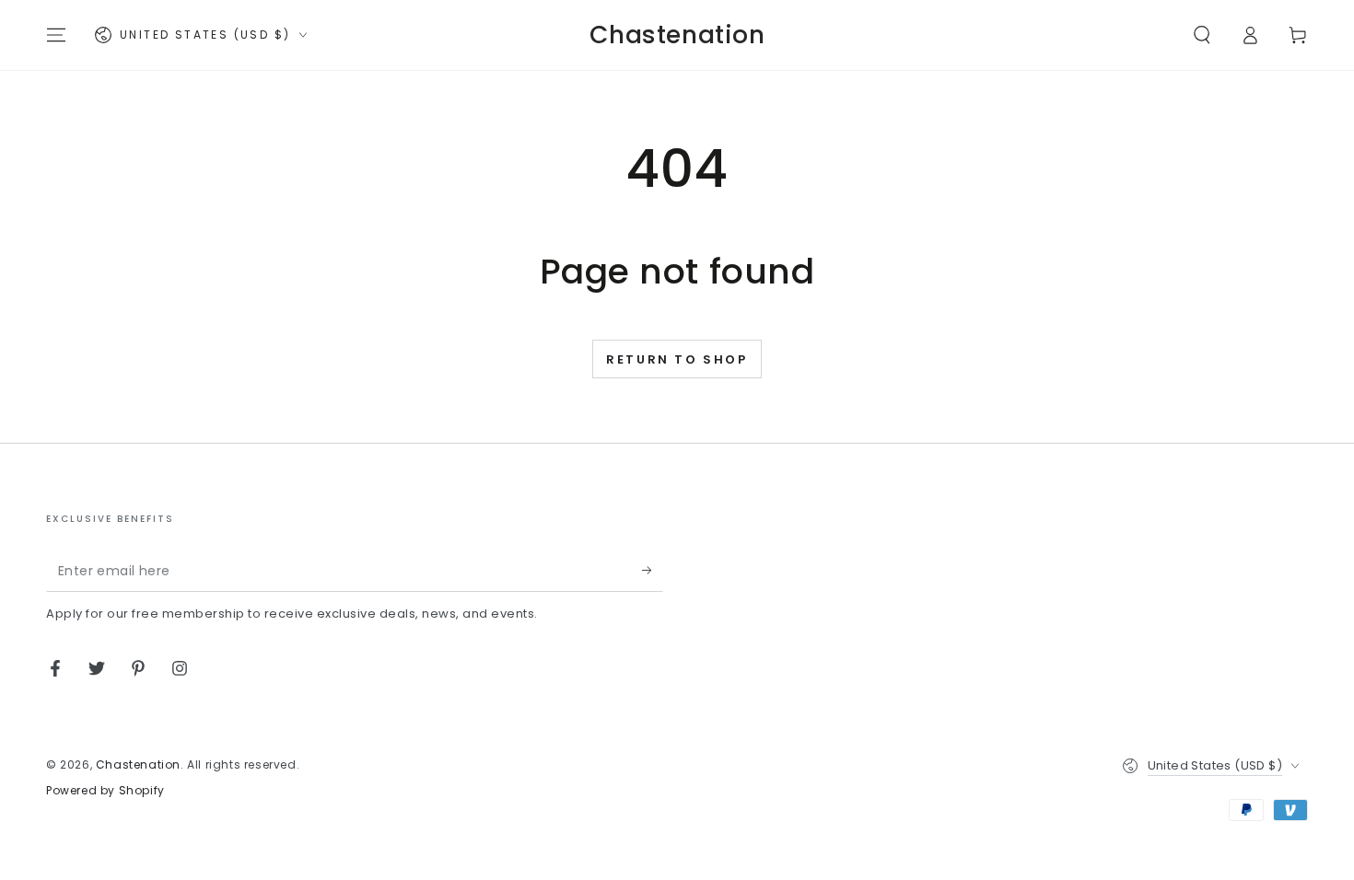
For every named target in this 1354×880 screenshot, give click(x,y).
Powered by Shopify (105, 790)
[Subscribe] (652, 570)
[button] (1202, 35)
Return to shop (676, 359)
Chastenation (138, 764)
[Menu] (56, 35)
